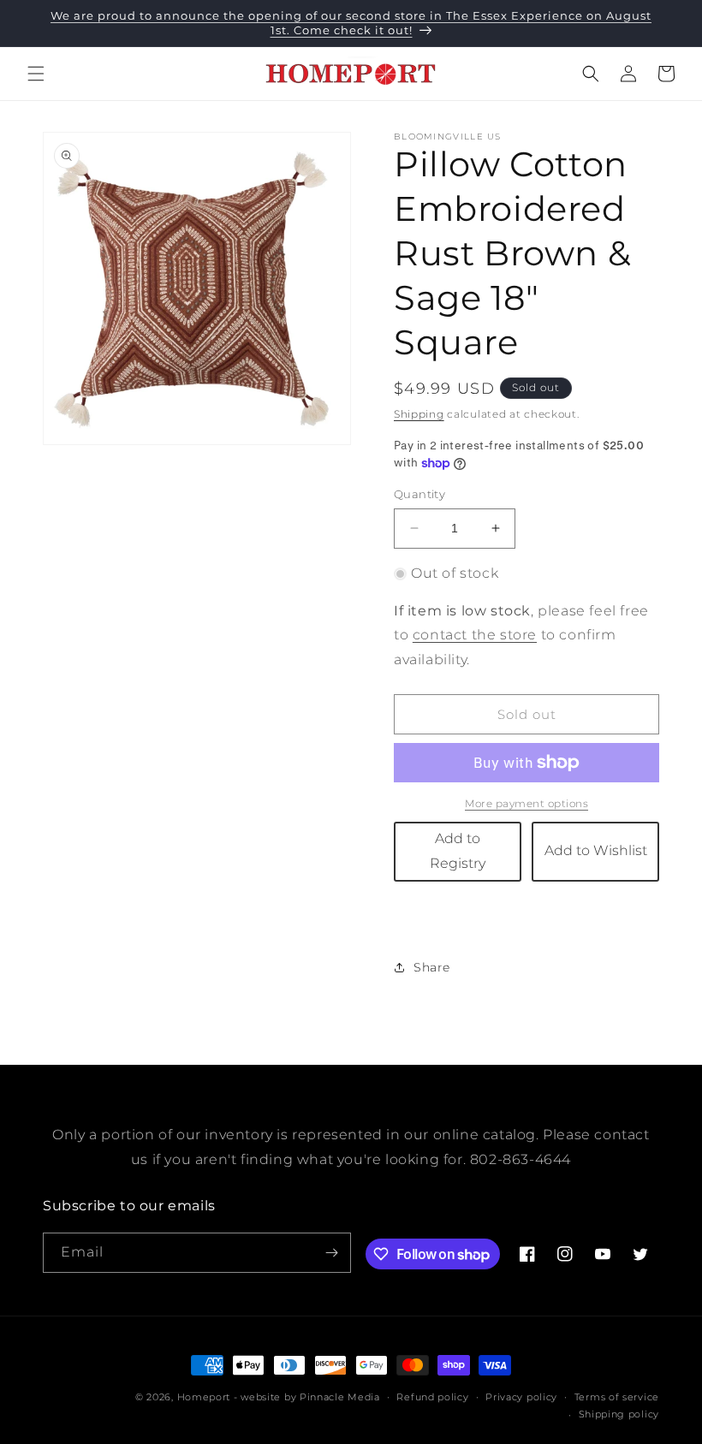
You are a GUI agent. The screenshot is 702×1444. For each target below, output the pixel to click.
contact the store (475, 635)
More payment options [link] (526, 803)
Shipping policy (619, 1414)
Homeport (204, 1397)
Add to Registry (457, 850)
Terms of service (616, 1397)
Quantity (419, 494)
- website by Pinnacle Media (307, 1397)
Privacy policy (521, 1397)
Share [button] (431, 967)
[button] (36, 73)
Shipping (419, 413)
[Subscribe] (331, 1253)
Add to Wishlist (595, 850)
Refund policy (432, 1397)
